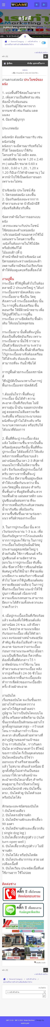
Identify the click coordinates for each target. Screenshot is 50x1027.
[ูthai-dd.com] (19, 4)
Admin (25, 70)
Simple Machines (29, 1020)
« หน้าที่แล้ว (38, 52)
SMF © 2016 (19, 1020)
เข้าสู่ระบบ (42, 27)
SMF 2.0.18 (9, 1020)
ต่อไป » (45, 52)
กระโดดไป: (42, 988)
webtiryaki (25, 1023)
